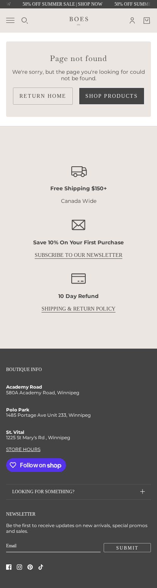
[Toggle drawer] (10, 20)
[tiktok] (41, 567)
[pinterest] (30, 567)
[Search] (25, 20)
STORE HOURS (23, 449)
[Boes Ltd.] (79, 20)
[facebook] (9, 567)
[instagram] (19, 567)
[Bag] (147, 20)
